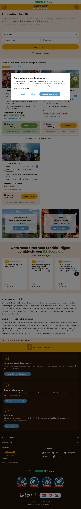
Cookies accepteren (49, 94)
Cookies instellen (28, 94)
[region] (40, 86)
